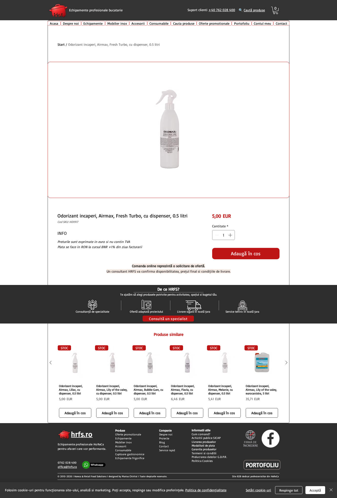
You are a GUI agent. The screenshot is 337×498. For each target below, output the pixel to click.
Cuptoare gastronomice (129, 454)
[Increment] (230, 235)
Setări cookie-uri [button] (258, 490)
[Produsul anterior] (51, 363)
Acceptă (315, 490)
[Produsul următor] (286, 363)
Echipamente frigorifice (129, 458)
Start (61, 44)
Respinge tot (288, 490)
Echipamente (123, 438)
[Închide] (331, 490)
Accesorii (120, 446)
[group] (168, 382)
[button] (275, 10)
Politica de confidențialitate (205, 490)
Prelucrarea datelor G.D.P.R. (209, 457)
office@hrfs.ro (67, 467)
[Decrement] (216, 235)
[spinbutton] (223, 235)
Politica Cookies (202, 461)
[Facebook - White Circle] (271, 439)
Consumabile (123, 450)
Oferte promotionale (128, 434)
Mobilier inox (123, 442)
